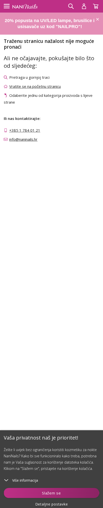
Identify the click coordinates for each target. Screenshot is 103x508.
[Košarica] (98, 5)
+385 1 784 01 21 (24, 130)
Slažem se (51, 492)
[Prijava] (84, 6)
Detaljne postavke (51, 504)
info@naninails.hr (23, 139)
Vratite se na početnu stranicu (35, 86)
